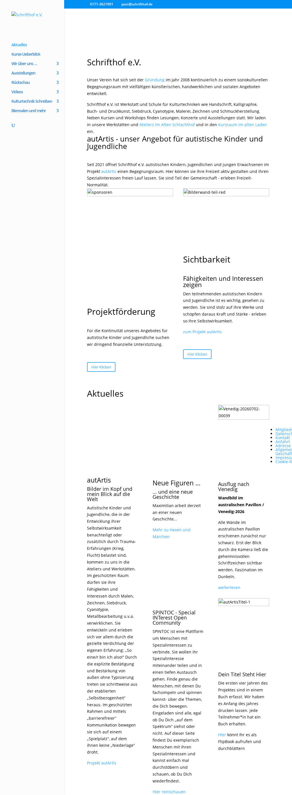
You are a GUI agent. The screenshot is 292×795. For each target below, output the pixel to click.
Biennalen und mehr (28, 111)
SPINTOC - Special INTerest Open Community (174, 617)
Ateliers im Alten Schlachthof (167, 124)
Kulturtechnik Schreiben (31, 101)
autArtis (108, 171)
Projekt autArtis (101, 763)
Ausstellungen (23, 73)
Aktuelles (19, 45)
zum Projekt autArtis (202, 331)
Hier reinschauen (169, 791)
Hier (222, 734)
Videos (17, 92)
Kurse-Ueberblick (25, 54)
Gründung (155, 79)
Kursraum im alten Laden (242, 124)
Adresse (283, 445)
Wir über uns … (24, 64)
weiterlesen (229, 587)
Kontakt (282, 437)
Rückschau (20, 82)
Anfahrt (282, 441)
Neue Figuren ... (176, 482)
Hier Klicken (101, 367)
